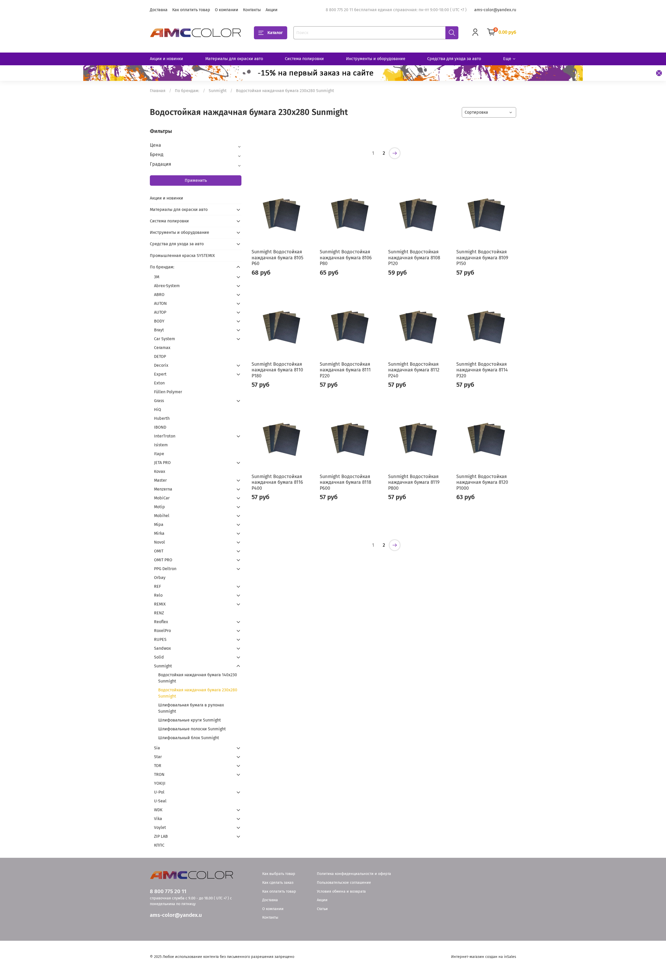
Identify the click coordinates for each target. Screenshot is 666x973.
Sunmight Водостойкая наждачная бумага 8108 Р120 (414, 257)
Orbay (159, 577)
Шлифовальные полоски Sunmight (192, 728)
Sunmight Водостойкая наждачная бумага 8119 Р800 (413, 482)
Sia (157, 747)
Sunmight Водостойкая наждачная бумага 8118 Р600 (345, 482)
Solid (159, 657)
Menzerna (163, 489)
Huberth (162, 418)
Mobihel (161, 515)
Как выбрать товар (278, 874)
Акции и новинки (166, 58)
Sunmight (218, 90)
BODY (159, 321)
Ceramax (162, 347)
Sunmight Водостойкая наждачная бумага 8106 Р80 (346, 257)
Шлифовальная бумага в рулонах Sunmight (191, 708)
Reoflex (161, 621)
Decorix (161, 365)
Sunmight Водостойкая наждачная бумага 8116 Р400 (277, 482)
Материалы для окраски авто (234, 58)
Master (160, 480)
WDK (158, 809)
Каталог (275, 32)
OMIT (158, 551)
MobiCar (162, 497)
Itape (159, 453)
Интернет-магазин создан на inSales (483, 957)
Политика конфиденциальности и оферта (354, 874)
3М (156, 276)
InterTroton (164, 436)
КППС (159, 845)
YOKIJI (159, 783)
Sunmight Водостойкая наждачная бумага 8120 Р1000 (482, 482)
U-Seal (160, 800)
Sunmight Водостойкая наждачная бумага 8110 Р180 (277, 370)
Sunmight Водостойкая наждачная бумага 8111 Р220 (345, 370)
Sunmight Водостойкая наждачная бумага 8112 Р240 (413, 370)
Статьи (322, 909)
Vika (158, 818)
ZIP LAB (161, 836)
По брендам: (187, 90)
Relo (158, 595)
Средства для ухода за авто (454, 58)
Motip (159, 506)
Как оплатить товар (191, 9)
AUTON (160, 303)
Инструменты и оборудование (375, 58)
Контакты (252, 9)
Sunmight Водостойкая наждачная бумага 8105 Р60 (277, 257)
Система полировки (304, 58)
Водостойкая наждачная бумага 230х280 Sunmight (197, 693)
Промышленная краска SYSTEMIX (182, 255)
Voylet (160, 827)
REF (157, 586)
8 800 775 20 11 (168, 891)
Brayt (159, 329)
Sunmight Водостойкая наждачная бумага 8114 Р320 (482, 370)
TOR (157, 765)
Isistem (161, 444)
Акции (272, 9)
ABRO (159, 294)
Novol (159, 542)
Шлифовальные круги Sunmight (189, 720)
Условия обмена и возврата (341, 891)
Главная (157, 90)
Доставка (159, 9)
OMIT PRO (163, 559)
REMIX (160, 604)
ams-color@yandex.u (176, 915)
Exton (159, 383)
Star (158, 756)
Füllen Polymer (168, 391)
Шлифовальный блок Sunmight (188, 737)
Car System (164, 338)
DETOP (160, 356)
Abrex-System (167, 285)
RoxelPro (162, 630)
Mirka (159, 533)
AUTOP (160, 312)
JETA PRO (162, 462)
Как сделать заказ (277, 882)
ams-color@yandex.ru (495, 9)
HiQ (157, 409)
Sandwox (162, 648)
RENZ (159, 612)
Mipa (158, 524)
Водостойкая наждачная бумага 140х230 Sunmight (197, 678)
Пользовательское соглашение (344, 882)
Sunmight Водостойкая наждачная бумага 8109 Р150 (482, 257)
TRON (159, 774)
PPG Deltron (165, 568)
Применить (196, 180)
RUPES (160, 639)
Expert (160, 374)
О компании (226, 9)
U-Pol (159, 792)
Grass (159, 400)
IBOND (160, 427)
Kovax (159, 471)
